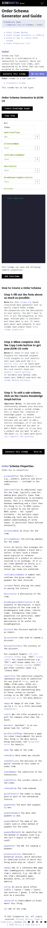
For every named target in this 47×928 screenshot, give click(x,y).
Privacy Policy (24, 919)
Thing (25, 681)
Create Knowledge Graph (17, 108)
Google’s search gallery (17, 372)
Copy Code (10, 116)
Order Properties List (18, 43)
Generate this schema (16, 452)
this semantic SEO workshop (19, 436)
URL (16, 706)
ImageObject (10, 709)
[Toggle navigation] (42, 3)
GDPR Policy (15, 925)
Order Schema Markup (17, 32)
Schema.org (25, 302)
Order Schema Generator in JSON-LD (25, 35)
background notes (13, 698)
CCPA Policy (31, 925)
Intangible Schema (16, 83)
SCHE (13, 3)
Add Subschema (12, 276)
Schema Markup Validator (17, 380)
